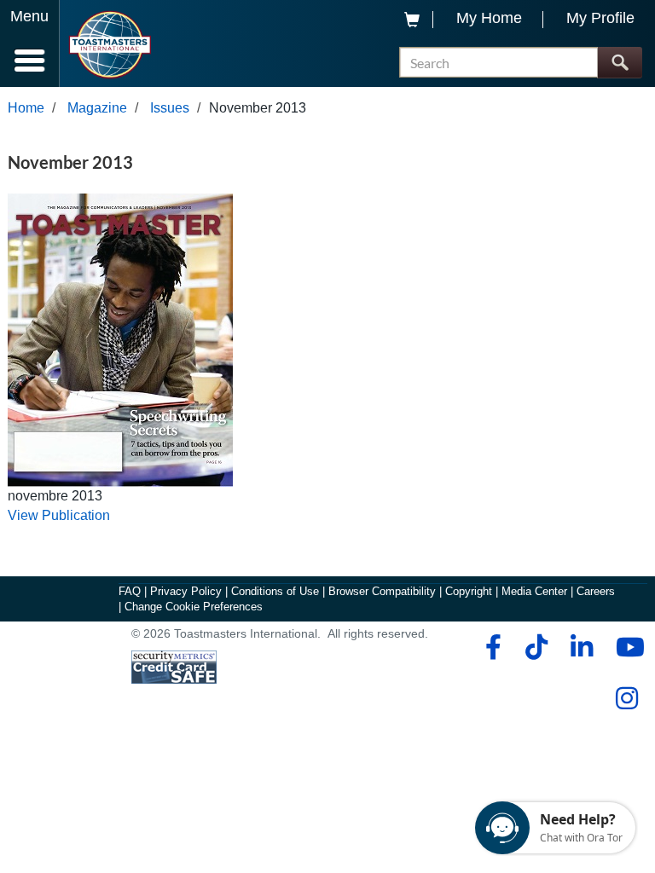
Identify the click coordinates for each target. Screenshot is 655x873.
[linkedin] (581, 647)
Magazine (97, 108)
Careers (596, 591)
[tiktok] (536, 647)
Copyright (468, 591)
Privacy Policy (186, 591)
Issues (169, 108)
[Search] (619, 62)
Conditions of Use (275, 591)
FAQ (130, 591)
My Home (489, 17)
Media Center (534, 591)
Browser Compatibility (382, 591)
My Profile (600, 17)
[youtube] (626, 647)
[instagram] (626, 698)
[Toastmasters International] (109, 44)
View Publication (59, 515)
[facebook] (491, 647)
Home (26, 108)
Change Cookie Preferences (194, 606)
